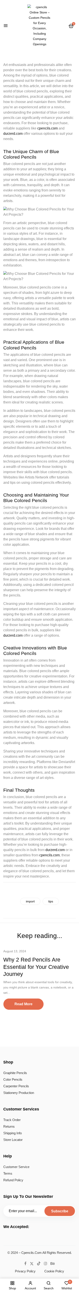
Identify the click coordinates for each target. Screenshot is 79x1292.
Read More (23, 1004)
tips (50, 901)
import (30, 901)
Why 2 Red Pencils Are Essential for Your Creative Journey (36, 966)
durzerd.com (13, 133)
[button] (71, 26)
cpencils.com (47, 128)
